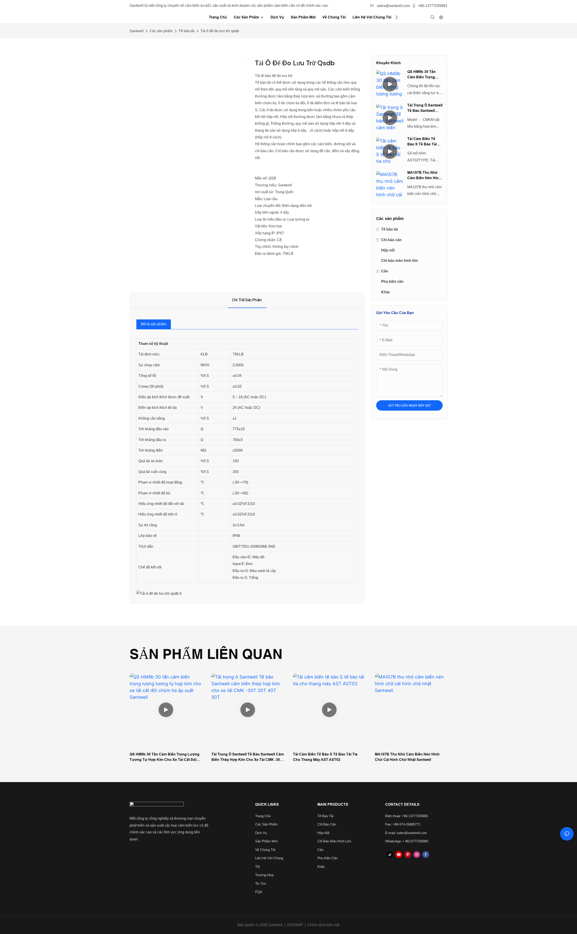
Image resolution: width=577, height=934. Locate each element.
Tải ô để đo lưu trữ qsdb (219, 31)
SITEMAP (295, 925)
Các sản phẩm (161, 31)
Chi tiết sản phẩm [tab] (247, 300)
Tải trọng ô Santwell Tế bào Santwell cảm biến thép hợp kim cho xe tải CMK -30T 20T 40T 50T (424, 108)
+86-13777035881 (432, 6)
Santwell (137, 31)
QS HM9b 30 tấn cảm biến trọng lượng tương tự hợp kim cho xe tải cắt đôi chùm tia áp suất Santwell (424, 75)
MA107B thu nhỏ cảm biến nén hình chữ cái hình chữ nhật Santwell (424, 176)
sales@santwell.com (393, 6)
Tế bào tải (187, 31)
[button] (396, 17)
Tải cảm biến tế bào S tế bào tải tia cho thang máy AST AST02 (423, 142)
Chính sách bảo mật (323, 925)
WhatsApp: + (395, 841)
